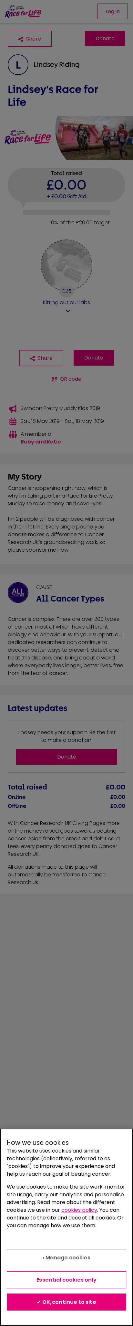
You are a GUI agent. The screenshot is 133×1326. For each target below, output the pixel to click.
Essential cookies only (66, 1280)
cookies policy (79, 1210)
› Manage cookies (66, 1257)
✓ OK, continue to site (66, 1302)
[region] (66, 1227)
